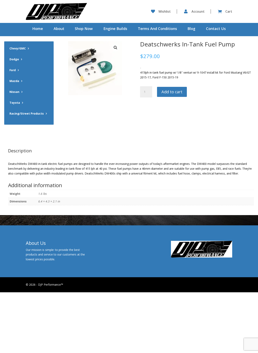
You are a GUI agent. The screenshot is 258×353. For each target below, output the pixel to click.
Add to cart (171, 91)
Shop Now (84, 29)
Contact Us (216, 29)
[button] (115, 47)
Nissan (14, 92)
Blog (191, 29)
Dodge (14, 59)
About (59, 29)
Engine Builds (115, 29)
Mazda (14, 81)
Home (37, 29)
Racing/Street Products (26, 113)
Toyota (14, 103)
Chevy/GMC (17, 48)
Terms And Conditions (157, 29)
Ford (12, 70)
